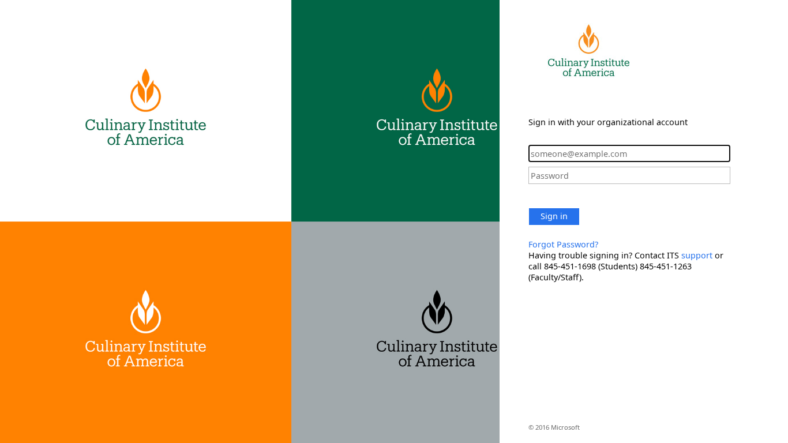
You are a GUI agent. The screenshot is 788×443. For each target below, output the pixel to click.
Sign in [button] (554, 216)
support (696, 255)
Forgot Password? (563, 244)
